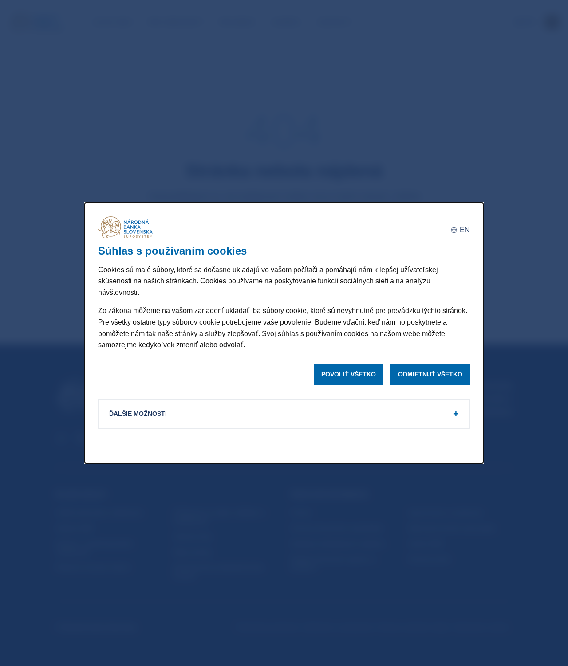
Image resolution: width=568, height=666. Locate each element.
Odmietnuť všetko (430, 374)
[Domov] (127, 227)
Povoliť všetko (348, 374)
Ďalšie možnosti (138, 413)
